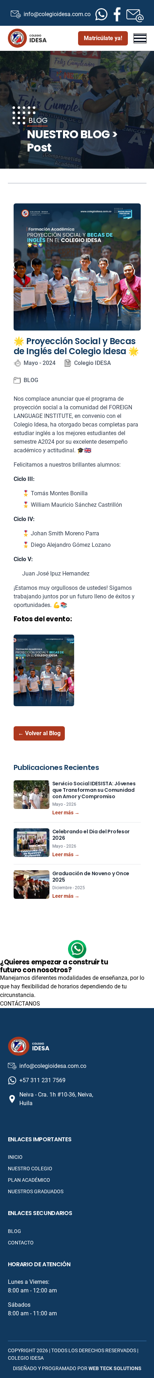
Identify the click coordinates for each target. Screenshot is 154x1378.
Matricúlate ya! (103, 38)
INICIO (15, 1157)
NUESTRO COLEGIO (30, 1168)
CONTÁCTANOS (20, 1003)
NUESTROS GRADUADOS (35, 1191)
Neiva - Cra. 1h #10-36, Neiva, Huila (56, 1099)
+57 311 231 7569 (42, 1080)
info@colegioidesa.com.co (52, 14)
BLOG (14, 1231)
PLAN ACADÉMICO (29, 1180)
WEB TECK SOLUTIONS (114, 1368)
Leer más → (66, 812)
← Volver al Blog (39, 733)
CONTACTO (21, 1243)
